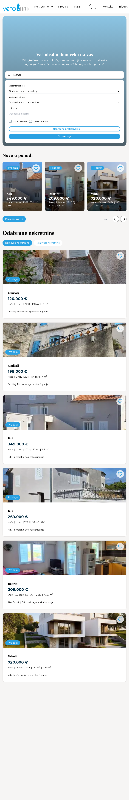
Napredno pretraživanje (66, 129)
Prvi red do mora (40, 121)
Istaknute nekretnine (48, 242)
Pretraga (66, 136)
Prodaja (63, 6)
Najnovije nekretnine (17, 242)
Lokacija (13, 108)
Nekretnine (41, 6)
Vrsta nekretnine (17, 97)
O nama (92, 6)
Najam (78, 6)
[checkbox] (10, 121)
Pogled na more (20, 121)
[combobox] (64, 91)
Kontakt (108, 6)
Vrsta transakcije (17, 86)
